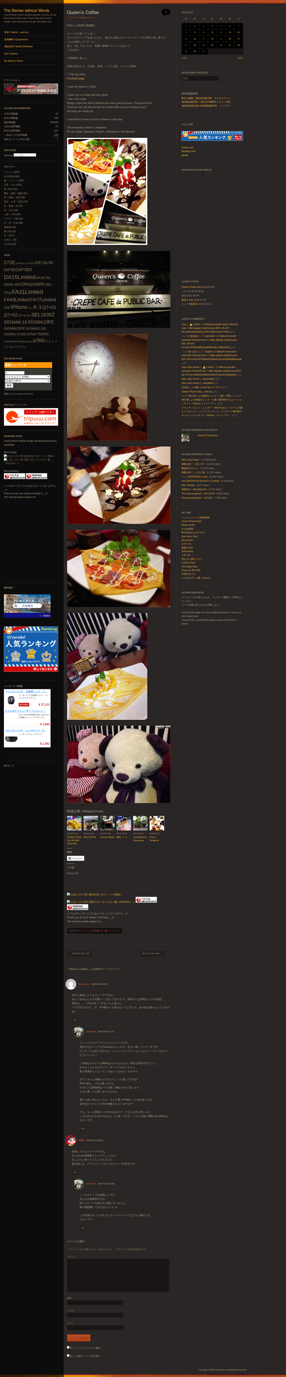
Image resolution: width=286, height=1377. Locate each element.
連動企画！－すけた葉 (193, 472)
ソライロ (186, 291)
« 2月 (184, 58)
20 (230, 39)
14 (238, 32)
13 (230, 32)
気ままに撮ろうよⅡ (192, 559)
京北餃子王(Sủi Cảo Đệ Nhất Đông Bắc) (74, 840)
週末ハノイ (122, 837)
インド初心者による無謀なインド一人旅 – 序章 (206, 395)
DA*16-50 (44, 262)
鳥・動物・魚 (11, 206)
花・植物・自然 (12, 197)
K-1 (37, 307)
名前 (70, 1298)
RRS (28, 315)
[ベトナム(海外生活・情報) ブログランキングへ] (14, 478)
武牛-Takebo (188, 485)
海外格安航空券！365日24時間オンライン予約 (206, 102)
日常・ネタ (10, 184)
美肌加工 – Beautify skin (194, 489)
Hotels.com (188, 147)
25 (212, 45)
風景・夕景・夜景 (13, 201)
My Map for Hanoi (13, 61)
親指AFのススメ (190, 468)
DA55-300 (12, 284)
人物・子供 (10, 214)
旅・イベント (11, 180)
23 (195, 45)
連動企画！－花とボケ (193, 464)
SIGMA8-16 (15, 322)
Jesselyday (209, 379)
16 (195, 39)
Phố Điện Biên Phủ (79, 953)
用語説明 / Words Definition (18, 46)
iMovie (208, 391)
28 (238, 45)
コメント (71, 1256)
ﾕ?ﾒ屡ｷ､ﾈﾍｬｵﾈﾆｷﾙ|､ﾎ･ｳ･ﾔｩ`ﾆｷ (207, 387)
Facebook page (75, 78)
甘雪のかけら (189, 574)
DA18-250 (43, 277)
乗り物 (7, 231)
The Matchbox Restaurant (140, 839)
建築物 (7, 227)
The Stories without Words (26, 10)
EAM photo (187, 551)
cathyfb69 (208, 383)
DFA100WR (33, 284)
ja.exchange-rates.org (21, 393)
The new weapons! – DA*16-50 (198, 493)
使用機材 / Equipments (16, 39)
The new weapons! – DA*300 (197, 498)
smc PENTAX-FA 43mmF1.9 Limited (200, 481)
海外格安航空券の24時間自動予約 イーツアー (206, 105)
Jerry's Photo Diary (191, 521)
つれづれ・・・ (190, 555)
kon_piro (84, 984)
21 (238, 39)
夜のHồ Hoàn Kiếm (152, 953)
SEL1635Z (43, 314)
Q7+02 (11, 314)
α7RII (39, 340)
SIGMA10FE (41, 322)
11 (212, 32)
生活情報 (8, 176)
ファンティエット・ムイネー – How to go (203, 407)
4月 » (240, 58)
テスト (49, 341)
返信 (75, 1020)
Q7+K (22, 315)
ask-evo (90, 17)
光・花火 (8, 210)
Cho (184, 295)
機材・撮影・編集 (13, 193)
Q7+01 (49, 307)
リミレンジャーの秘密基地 (196, 517)
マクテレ (20, 346)
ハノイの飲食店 (190, 304)
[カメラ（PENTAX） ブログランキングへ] (36, 478)
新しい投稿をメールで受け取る (85, 1356)
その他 (7, 244)
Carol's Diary (188, 562)
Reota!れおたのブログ (193, 532)
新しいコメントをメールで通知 (85, 1348)
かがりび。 (187, 543)
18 (212, 39)
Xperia (29, 341)
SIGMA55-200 (36, 328)
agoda (185, 155)
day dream (187, 540)
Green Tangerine (154, 839)
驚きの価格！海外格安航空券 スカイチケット (206, 98)
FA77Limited (43, 299)
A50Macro (21, 263)
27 (230, 45)
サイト (70, 1323)
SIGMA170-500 (15, 334)
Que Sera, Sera (190, 536)
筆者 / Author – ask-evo (16, 32)
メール (71, 1311)
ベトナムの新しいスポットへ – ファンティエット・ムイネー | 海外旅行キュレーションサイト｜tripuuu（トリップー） (212, 411)
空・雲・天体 (11, 223)
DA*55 (10, 269)
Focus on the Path (191, 570)
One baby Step (189, 566)
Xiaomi (21, 341)
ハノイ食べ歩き (190, 351)
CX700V (30, 263)
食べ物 (7, 189)
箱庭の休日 (187, 547)
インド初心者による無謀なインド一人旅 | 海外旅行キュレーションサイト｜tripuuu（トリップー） (212, 399)
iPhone (19, 307)
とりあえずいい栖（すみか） (197, 577)
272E (9, 262)
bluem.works (188, 525)
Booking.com (188, 151)
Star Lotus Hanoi (190, 367)
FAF (7, 308)
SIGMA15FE (14, 328)
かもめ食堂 (187, 528)
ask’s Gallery (11, 53)
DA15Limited (19, 277)
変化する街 (187, 300)
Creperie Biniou (107, 837)
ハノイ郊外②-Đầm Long (194, 476)
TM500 (43, 334)
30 (195, 51)
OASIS (185, 387)
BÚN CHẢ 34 (89, 837)
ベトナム (8, 172)
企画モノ (8, 239)
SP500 (31, 334)
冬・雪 (7, 235)
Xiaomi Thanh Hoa (191, 287)
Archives (8, 155)
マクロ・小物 (11, 218)
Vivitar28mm (10, 341)
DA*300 (24, 269)
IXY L (30, 308)
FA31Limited (27, 292)
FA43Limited (17, 299)
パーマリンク (113, 930)
